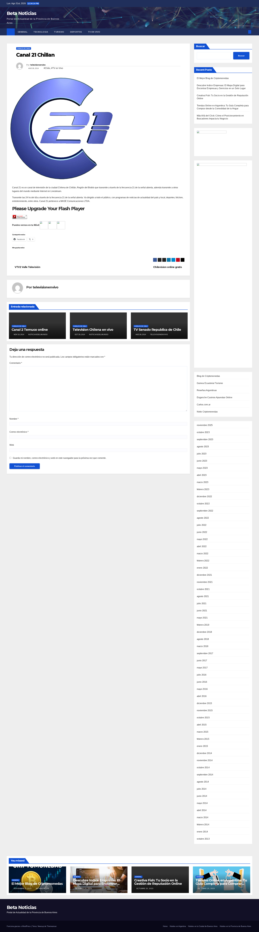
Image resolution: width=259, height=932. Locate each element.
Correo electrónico (18, 432)
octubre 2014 (203, 767)
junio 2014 (202, 796)
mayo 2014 (202, 803)
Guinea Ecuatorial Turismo (210, 383)
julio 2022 (202, 525)
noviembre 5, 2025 (23, 888)
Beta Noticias (21, 13)
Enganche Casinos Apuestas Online (214, 397)
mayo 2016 (202, 689)
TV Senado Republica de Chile (157, 330)
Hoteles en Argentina (178, 926)
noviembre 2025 (205, 425)
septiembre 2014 (205, 774)
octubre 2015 (203, 717)
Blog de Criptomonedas (208, 376)
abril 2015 (202, 725)
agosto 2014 (203, 782)
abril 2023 (202, 475)
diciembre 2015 (204, 703)
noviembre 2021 (205, 582)
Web (11, 445)
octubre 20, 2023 (84, 888)
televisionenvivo (38, 65)
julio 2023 (202, 454)
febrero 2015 (203, 739)
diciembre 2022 (204, 496)
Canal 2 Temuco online (30, 330)
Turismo (59, 32)
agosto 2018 (203, 639)
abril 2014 (202, 810)
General (23, 32)
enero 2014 (202, 832)
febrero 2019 (203, 625)
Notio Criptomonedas (207, 412)
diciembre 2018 (204, 632)
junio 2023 (202, 461)
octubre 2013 (203, 839)
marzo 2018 (202, 646)
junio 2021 (202, 610)
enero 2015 (202, 746)
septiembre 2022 (205, 511)
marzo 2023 (202, 482)
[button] (245, 32)
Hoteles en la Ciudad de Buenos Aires (203, 926)
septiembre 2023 (205, 439)
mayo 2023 (202, 468)
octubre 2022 (203, 503)
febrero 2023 (203, 489)
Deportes (76, 32)
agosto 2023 (203, 446)
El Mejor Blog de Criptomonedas (213, 78)
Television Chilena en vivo (93, 330)
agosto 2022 (203, 518)
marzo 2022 (202, 553)
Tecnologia (40, 32)
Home (165, 926)
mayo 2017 (202, 668)
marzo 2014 (202, 817)
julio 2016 (202, 675)
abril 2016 (202, 696)
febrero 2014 (203, 824)
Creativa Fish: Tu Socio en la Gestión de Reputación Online (158, 882)
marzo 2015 (202, 732)
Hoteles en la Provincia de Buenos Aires (235, 926)
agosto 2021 (203, 596)
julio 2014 (202, 789)
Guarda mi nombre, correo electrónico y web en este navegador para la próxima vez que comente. (59, 458)
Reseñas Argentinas (207, 390)
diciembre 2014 (204, 753)
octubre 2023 (203, 432)
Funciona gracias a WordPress (19, 926)
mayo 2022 (202, 539)
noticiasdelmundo (37, 334)
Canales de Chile (23, 48)
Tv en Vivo (94, 32)
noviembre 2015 (205, 710)
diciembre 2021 (204, 575)
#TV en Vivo (57, 68)
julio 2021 (202, 603)
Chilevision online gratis (168, 267)
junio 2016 (202, 682)
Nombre (13, 419)
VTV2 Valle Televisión (27, 267)
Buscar (200, 46)
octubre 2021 (203, 589)
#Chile (47, 68)
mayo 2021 (202, 618)
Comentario (15, 363)
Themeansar (52, 926)
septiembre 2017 (205, 653)
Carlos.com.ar (204, 404)
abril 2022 (202, 546)
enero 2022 (202, 568)
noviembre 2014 (205, 760)
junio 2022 (202, 532)
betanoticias (42, 888)
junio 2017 (202, 660)
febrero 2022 (203, 561)
